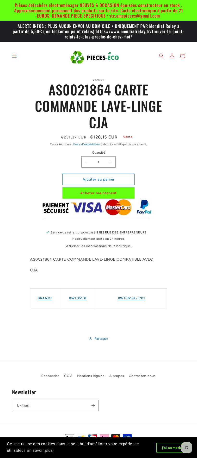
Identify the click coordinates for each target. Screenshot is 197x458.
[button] (14, 55)
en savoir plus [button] (40, 450)
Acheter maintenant (98, 193)
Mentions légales (91, 376)
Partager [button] (101, 339)
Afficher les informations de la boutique (98, 246)
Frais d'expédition (86, 144)
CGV (68, 376)
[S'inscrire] (93, 405)
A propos (116, 376)
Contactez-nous (142, 376)
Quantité (98, 152)
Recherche (50, 376)
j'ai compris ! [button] (173, 448)
